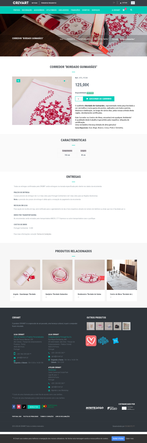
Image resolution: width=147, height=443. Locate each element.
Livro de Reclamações (62, 416)
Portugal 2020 (16, 416)
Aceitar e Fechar (118, 438)
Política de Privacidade (30, 416)
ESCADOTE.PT (130, 426)
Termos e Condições (46, 416)
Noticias (34, 3)
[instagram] (19, 407)
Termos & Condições (44, 234)
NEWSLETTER (34, 407)
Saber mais (130, 439)
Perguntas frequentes (48, 3)
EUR (133, 3)
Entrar (124, 3)
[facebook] (13, 407)
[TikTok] (24, 407)
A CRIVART (116, 10)
